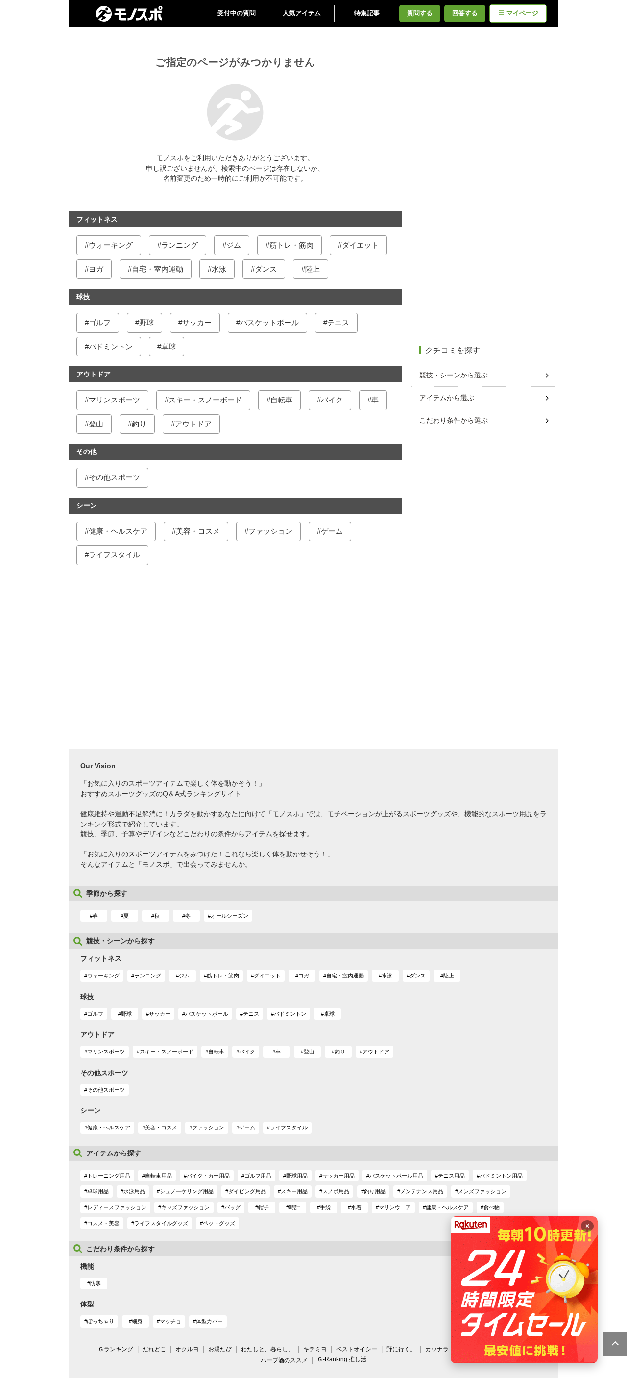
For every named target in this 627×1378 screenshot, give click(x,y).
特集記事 (367, 13)
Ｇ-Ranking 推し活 (341, 1359)
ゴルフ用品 (257, 1175)
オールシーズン (229, 916)
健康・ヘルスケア (118, 531)
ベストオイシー (356, 1349)
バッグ (232, 1207)
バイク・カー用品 (208, 1175)
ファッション (270, 531)
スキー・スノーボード (205, 400)
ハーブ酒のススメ (284, 1360)
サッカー (197, 322)
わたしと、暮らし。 (267, 1349)
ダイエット (360, 245)
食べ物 (491, 1207)
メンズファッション (482, 1191)
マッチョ (170, 1321)
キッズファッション (185, 1207)
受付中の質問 (236, 13)
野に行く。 (401, 1349)
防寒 (95, 1283)
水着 (356, 1207)
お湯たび (220, 1349)
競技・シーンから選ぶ (453, 375)
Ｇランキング (115, 1349)
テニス (338, 322)
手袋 (325, 1207)
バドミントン (111, 346)
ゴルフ (100, 322)
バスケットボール (269, 322)
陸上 (312, 269)
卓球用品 (98, 1191)
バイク (332, 400)
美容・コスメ (198, 531)
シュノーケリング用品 (187, 1191)
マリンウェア (395, 1207)
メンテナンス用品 (421, 1191)
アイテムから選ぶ (446, 397)
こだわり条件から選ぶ (453, 420)
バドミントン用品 (501, 1175)
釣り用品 (375, 1191)
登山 (96, 424)
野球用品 (297, 1175)
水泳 (219, 269)
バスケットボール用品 (396, 1175)
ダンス (266, 269)
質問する (420, 13)
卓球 (168, 346)
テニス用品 (451, 1175)
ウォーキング (111, 245)
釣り (139, 424)
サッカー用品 (338, 1175)
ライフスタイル (114, 555)
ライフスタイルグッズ (161, 1223)
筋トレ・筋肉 (291, 245)
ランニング (179, 245)
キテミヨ (315, 1349)
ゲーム (332, 531)
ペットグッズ (219, 1223)
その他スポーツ (114, 477)
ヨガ (96, 269)
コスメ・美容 (103, 1223)
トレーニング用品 (108, 1175)
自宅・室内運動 (157, 269)
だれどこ (154, 1349)
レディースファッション (116, 1207)
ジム (233, 245)
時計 (294, 1207)
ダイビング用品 (247, 1191)
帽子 (263, 1207)
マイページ (522, 13)
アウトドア (193, 424)
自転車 (281, 400)
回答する (465, 13)
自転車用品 (158, 1175)
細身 (137, 1321)
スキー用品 (294, 1191)
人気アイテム (302, 13)
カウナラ (437, 1349)
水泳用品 (134, 1191)
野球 (146, 322)
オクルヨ (187, 1349)
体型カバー (209, 1321)
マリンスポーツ (114, 400)
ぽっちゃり (100, 1321)
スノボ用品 (335, 1191)
